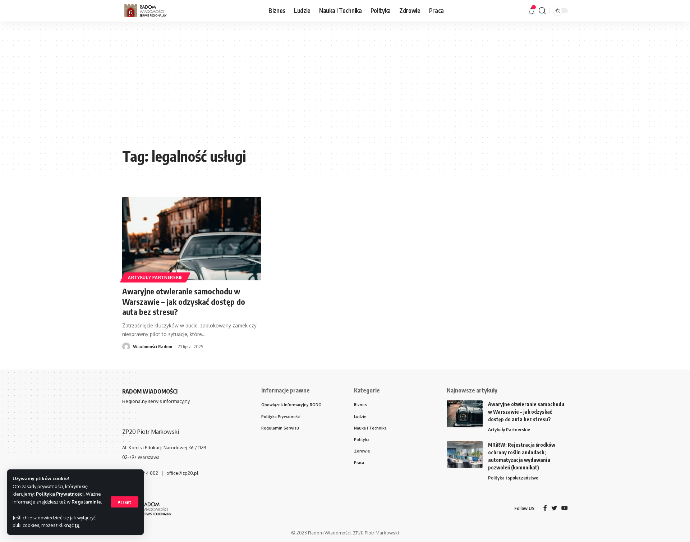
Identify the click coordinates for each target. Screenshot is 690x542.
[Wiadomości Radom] (150, 11)
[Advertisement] (345, 90)
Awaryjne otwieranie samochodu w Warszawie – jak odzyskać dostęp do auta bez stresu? (183, 301)
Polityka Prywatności (60, 494)
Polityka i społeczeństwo (513, 478)
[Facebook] (545, 508)
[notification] (531, 11)
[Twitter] (554, 508)
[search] (542, 11)
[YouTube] (564, 508)
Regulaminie (86, 502)
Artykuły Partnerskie (155, 277)
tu (77, 525)
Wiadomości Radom (152, 346)
